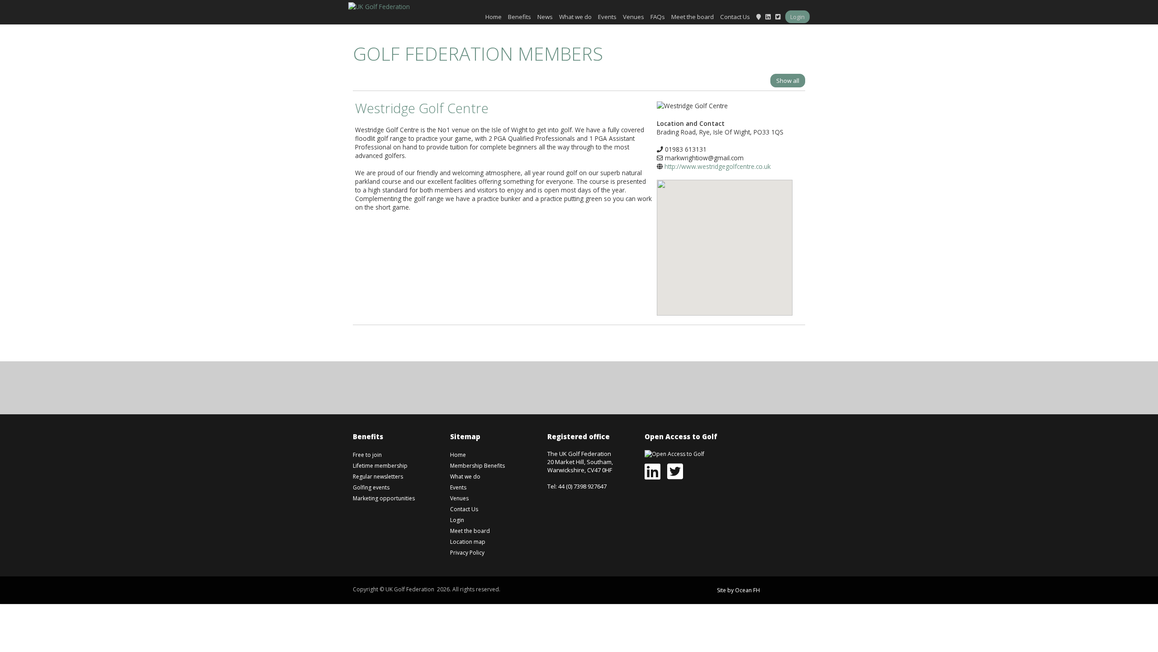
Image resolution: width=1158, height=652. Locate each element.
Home (493, 17)
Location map (467, 542)
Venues (633, 17)
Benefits (519, 17)
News (545, 17)
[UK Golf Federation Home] (379, 5)
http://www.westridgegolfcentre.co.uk (717, 166)
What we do (575, 17)
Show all (787, 81)
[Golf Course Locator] (758, 17)
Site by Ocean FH (738, 590)
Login (797, 17)
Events (607, 17)
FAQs (657, 17)
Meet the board (692, 17)
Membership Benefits (477, 466)
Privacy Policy (467, 552)
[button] (724, 241)
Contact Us (735, 17)
